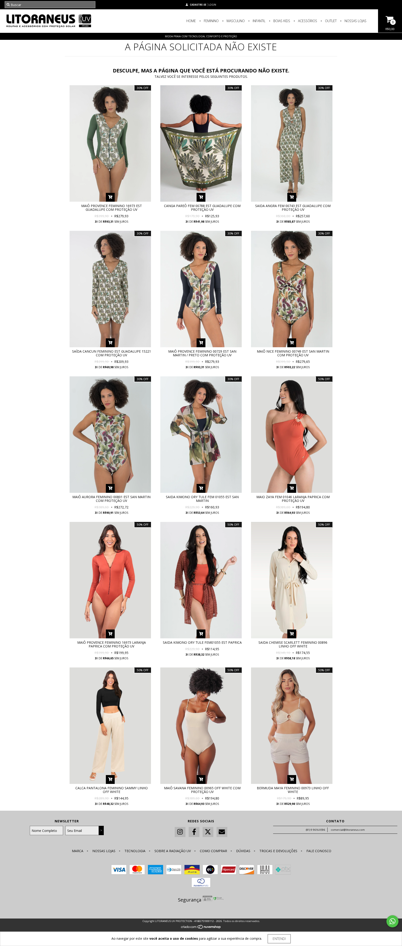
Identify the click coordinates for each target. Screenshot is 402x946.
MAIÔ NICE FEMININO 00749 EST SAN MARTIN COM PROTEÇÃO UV (293, 353)
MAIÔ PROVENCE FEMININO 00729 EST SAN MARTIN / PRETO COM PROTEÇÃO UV (202, 353)
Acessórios (307, 21)
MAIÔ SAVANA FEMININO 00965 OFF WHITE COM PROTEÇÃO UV (202, 790)
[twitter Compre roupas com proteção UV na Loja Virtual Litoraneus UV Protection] (208, 832)
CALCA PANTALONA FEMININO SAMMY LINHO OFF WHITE (111, 790)
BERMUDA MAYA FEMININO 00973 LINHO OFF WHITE (293, 790)
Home (191, 21)
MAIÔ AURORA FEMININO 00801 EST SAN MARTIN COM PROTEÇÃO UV (111, 499)
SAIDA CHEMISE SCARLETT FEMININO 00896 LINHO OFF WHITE (292, 644)
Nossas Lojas (355, 21)
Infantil (258, 21)
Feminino (211, 21)
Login (212, 4)
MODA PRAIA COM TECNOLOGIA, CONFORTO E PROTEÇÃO (201, 36)
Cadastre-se (198, 4)
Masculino (235, 21)
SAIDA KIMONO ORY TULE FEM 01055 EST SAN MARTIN (202, 499)
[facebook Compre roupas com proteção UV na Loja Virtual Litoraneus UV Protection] (194, 832)
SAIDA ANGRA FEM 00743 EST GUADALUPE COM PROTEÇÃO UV (293, 208)
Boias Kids (281, 21)
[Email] (222, 832)
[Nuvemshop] (201, 928)
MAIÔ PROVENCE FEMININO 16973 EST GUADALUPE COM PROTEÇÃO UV (111, 208)
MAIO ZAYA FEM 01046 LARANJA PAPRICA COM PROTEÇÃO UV (293, 499)
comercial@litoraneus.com (348, 829)
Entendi (279, 938)
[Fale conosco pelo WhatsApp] (392, 921)
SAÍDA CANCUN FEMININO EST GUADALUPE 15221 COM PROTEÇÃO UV (111, 353)
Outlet (330, 21)
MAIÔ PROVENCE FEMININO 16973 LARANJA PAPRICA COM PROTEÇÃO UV (111, 644)
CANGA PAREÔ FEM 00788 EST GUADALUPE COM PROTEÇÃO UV (202, 208)
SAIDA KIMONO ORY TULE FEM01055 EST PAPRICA (202, 642)
